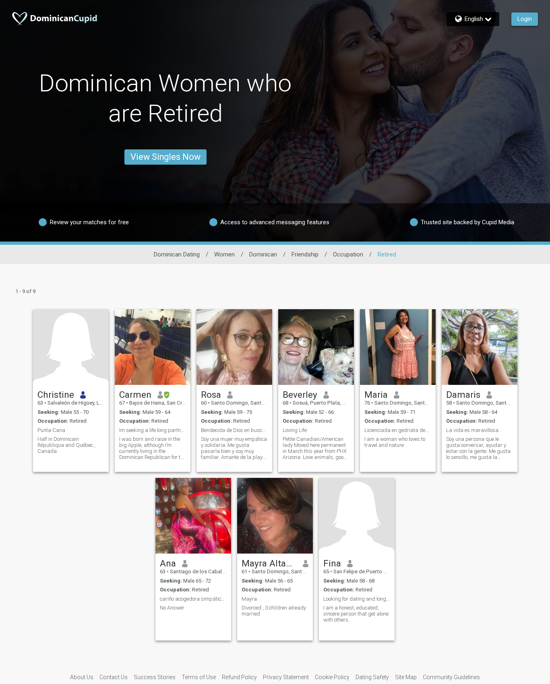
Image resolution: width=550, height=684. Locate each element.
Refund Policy (239, 677)
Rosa (211, 394)
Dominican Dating (177, 254)
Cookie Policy (332, 677)
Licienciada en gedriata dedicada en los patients (397, 430)
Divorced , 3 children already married (274, 611)
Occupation (348, 254)
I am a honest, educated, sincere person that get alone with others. (356, 614)
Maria (376, 394)
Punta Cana (51, 430)
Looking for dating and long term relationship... (356, 599)
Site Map (406, 677)
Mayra (249, 599)
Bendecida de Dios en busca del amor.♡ (234, 430)
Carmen (135, 394)
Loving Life (295, 430)
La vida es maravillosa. (473, 430)
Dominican (263, 254)
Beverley (300, 394)
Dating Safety (372, 677)
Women (224, 254)
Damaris (463, 394)
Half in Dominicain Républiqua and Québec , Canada (66, 445)
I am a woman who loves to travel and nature (394, 442)
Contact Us (113, 677)
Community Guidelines (451, 677)
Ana (168, 563)
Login (524, 19)
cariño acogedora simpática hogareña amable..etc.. (193, 599)
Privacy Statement (286, 677)
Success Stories (155, 677)
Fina (332, 563)
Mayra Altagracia (269, 563)
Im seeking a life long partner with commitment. (152, 430)
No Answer (172, 608)
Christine (55, 394)
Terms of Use (199, 677)
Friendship (305, 254)
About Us (81, 677)
